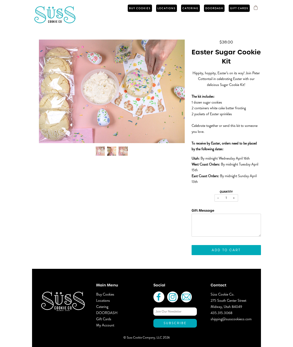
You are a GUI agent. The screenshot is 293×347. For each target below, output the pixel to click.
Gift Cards (239, 8)
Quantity (226, 191)
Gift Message (203, 210)
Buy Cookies (140, 8)
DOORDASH (214, 8)
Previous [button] (46, 91)
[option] (112, 91)
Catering (190, 8)
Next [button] (176, 91)
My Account (105, 325)
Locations (166, 8)
